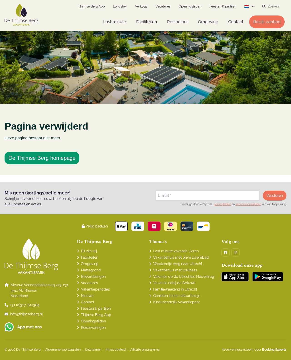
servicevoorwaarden (248, 204)
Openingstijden (93, 321)
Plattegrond (91, 270)
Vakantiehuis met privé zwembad (181, 257)
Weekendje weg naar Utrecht (177, 264)
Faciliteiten (89, 257)
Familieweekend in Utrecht (175, 289)
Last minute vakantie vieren (176, 251)
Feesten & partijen (96, 308)
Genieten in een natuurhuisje (176, 296)
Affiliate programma (145, 349)
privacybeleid (222, 204)
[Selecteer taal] (249, 6)
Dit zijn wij (89, 251)
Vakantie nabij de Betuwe (174, 283)
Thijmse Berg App (96, 315)
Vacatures (89, 283)
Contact (87, 302)
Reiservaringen (93, 327)
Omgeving (89, 264)
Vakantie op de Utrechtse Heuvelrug (183, 276)
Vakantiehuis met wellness (175, 270)
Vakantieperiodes (95, 289)
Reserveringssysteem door (254, 349)
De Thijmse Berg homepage (41, 158)
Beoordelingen (93, 276)
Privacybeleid (115, 349)
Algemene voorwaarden (63, 349)
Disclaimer (93, 349)
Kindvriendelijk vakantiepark (176, 302)
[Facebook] (225, 252)
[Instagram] (235, 252)
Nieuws (87, 296)
